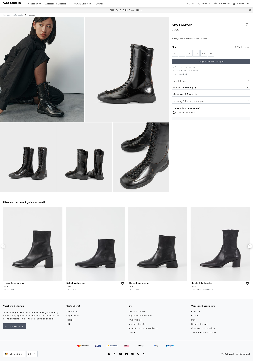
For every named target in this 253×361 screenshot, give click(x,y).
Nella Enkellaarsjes (76, 283)
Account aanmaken (14, 326)
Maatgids (70, 319)
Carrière (195, 315)
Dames (132, 10)
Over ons (195, 311)
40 (204, 54)
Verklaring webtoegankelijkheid (144, 328)
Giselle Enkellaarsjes (201, 283)
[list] (126, 250)
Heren (140, 10)
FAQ (68, 323)
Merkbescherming (137, 323)
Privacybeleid (135, 319)
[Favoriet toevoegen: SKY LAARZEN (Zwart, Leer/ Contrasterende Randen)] (247, 24)
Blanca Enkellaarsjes (139, 283)
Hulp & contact (73, 315)
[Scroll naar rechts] (250, 246)
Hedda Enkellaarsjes (14, 283)
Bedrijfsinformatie (199, 323)
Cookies (133, 332)
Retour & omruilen (137, 311)
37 (183, 54)
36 (176, 54)
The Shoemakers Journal (203, 332)
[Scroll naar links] (3, 246)
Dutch (30, 353)
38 (190, 54)
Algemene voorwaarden (140, 315)
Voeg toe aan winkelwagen (211, 61)
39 (197, 54)
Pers (193, 319)
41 (212, 54)
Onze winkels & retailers (203, 328)
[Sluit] (250, 10)
